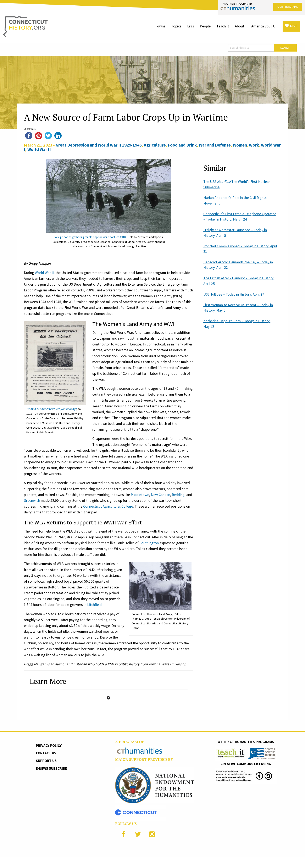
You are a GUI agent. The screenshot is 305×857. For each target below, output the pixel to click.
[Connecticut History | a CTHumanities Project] (25, 26)
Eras (190, 26)
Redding (178, 494)
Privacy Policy (49, 745)
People (205, 26)
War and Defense (215, 145)
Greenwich (32, 500)
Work (254, 145)
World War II (39, 149)
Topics (176, 26)
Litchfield (94, 604)
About (239, 26)
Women (240, 145)
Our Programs (287, 7)
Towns (160, 26)
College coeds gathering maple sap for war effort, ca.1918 (90, 237)
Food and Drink (182, 145)
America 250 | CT (264, 26)
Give (294, 25)
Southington (149, 543)
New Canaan (160, 494)
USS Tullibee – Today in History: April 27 (233, 294)
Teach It (222, 26)
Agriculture (155, 145)
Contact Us (46, 753)
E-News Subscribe (51, 768)
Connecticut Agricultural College (108, 506)
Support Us (46, 760)
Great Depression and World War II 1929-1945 (99, 145)
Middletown (140, 494)
